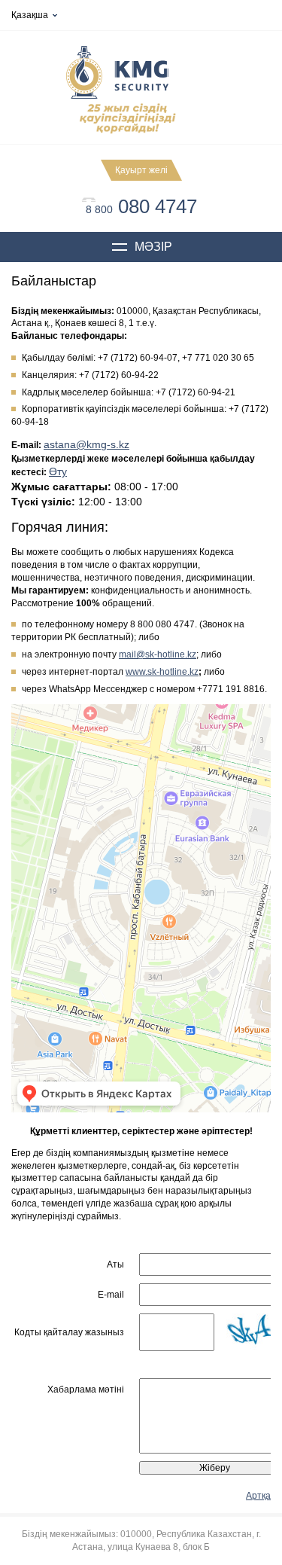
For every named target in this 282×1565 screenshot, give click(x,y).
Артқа (258, 1495)
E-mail (111, 1294)
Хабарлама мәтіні (85, 1389)
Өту (58, 471)
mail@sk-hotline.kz (157, 654)
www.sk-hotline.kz (162, 672)
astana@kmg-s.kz (86, 444)
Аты (115, 1264)
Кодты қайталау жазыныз (69, 1332)
